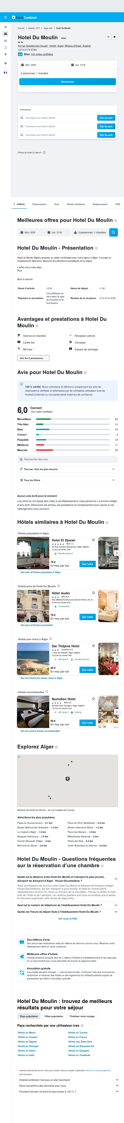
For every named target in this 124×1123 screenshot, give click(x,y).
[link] (40, 572)
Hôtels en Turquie (27, 1037)
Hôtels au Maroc (27, 1032)
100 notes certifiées (42, 54)
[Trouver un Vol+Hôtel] (5, 47)
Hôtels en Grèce (27, 1050)
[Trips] (5, 63)
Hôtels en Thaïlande (79, 1055)
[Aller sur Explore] (5, 54)
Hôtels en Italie (26, 1055)
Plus (19, 270)
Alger (46, 28)
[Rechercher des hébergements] (5, 34)
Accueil (21, 28)
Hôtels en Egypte (27, 1041)
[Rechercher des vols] (5, 27)
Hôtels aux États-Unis (80, 1041)
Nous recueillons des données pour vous (42, 1085)
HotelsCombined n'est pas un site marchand (44, 1080)
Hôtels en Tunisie (78, 1032)
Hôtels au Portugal (28, 1046)
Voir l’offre (87, 564)
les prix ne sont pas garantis (98, 1070)
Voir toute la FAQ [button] (67, 918)
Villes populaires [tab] (54, 1016)
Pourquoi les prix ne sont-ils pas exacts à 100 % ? (47, 1091)
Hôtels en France (77, 1037)
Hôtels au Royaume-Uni (81, 1046)
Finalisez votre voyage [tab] (82, 1016)
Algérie (31, 28)
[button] (5, 17)
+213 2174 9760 (27, 49)
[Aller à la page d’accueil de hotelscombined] (24, 17)
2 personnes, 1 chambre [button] (34, 73)
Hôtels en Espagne (78, 1050)
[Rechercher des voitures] (5, 40)
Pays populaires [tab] (29, 1016)
